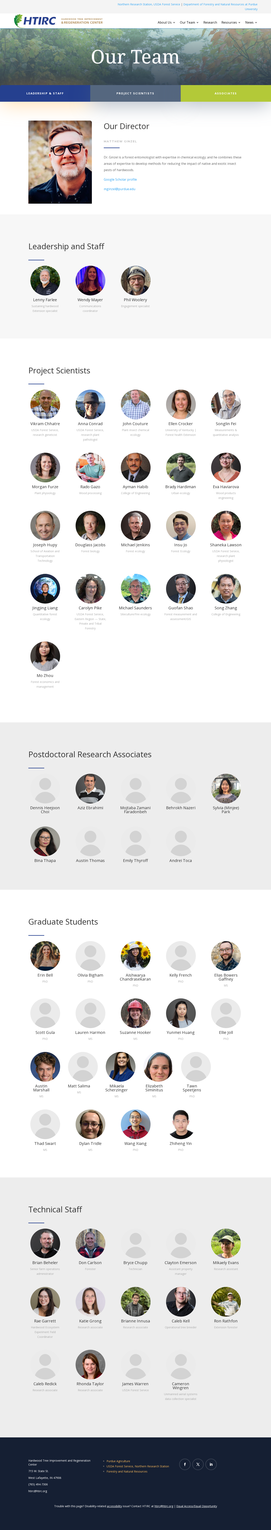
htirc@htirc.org (164, 1506)
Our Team (187, 23)
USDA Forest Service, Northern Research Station (138, 1466)
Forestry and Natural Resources (127, 1471)
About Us (165, 23)
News (249, 23)
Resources (229, 23)
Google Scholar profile (120, 179)
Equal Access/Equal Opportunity (196, 1506)
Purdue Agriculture (118, 1461)
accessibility (114, 1506)
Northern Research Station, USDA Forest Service (149, 4)
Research (210, 23)
